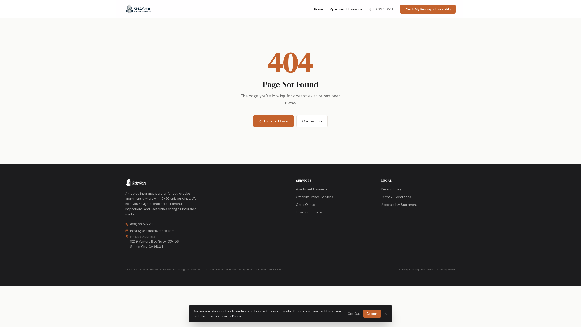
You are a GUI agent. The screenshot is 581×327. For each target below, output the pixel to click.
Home (318, 9)
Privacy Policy (391, 189)
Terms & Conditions (396, 197)
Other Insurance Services (314, 197)
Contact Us (312, 121)
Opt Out (354, 314)
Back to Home (276, 121)
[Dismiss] (386, 313)
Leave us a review (309, 212)
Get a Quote (305, 205)
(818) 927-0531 (381, 9)
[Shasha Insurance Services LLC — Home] (138, 9)
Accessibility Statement (399, 205)
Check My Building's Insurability (428, 9)
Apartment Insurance (346, 9)
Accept (372, 314)
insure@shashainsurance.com (152, 231)
